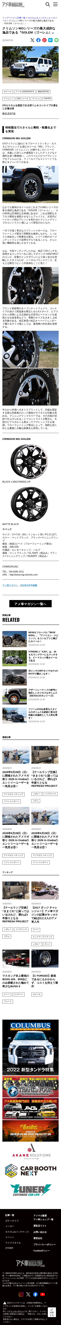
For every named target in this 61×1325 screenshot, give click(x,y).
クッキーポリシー (18, 1311)
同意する (52, 1312)
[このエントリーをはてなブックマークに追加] (50, 40)
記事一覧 (21, 18)
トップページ (8, 18)
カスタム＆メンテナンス (39, 18)
